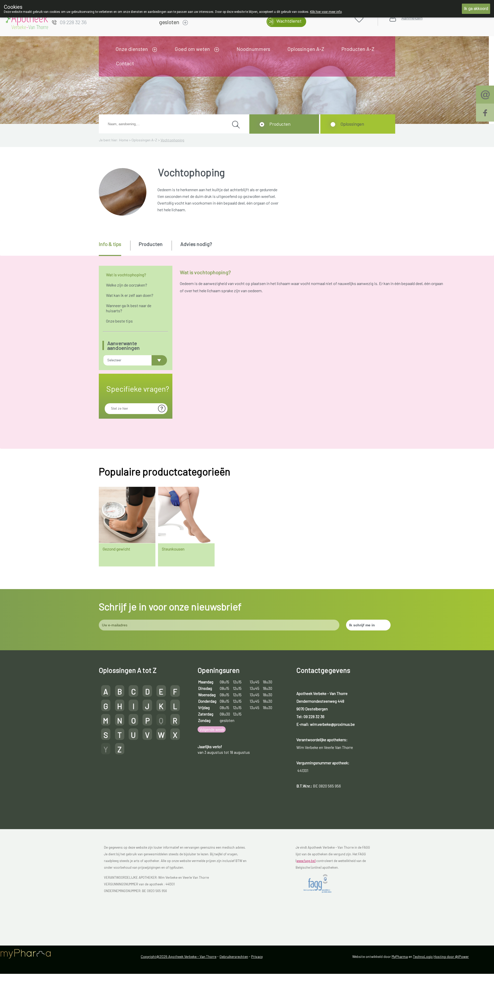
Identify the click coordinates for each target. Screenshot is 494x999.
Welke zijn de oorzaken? (126, 284)
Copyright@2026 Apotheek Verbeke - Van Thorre (178, 956)
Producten (279, 124)
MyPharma (400, 956)
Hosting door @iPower (451, 956)
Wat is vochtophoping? (126, 274)
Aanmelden (411, 17)
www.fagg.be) (305, 861)
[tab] (114, 248)
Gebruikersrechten (233, 956)
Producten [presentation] (151, 244)
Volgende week (211, 729)
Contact (125, 63)
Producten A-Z (357, 49)
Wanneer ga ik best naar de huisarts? (128, 308)
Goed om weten (192, 49)
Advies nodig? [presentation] (196, 244)
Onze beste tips (119, 320)
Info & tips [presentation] (110, 244)
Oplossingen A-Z (305, 49)
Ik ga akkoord (476, 8)
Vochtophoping (172, 140)
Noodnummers (253, 49)
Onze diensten (132, 49)
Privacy (257, 956)
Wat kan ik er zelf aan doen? (129, 295)
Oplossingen (352, 124)
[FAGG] (321, 883)
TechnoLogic (423, 956)
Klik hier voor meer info (326, 12)
